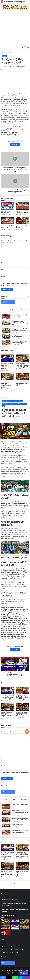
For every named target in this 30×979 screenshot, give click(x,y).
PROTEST (11, 952)
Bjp (15, 944)
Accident (4, 944)
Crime (25, 944)
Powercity (4, 952)
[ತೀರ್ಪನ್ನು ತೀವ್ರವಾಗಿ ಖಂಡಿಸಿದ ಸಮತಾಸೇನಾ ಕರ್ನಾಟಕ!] (6, 336)
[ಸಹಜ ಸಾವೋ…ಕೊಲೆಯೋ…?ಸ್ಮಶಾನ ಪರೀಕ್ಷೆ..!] (5, 932)
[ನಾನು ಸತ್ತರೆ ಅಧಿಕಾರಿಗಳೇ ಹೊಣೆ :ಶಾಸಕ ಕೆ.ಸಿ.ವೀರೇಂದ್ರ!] (22, 206)
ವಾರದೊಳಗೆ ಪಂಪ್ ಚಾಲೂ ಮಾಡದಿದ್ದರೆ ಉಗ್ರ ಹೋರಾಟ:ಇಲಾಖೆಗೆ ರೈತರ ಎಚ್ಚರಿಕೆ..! (6, 384)
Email (3, 269)
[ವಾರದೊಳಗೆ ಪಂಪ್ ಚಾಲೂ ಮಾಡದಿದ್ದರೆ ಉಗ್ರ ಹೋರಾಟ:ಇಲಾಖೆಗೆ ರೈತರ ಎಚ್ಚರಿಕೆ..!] (7, 376)
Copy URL (15, 144)
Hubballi (20, 946)
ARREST (10, 944)
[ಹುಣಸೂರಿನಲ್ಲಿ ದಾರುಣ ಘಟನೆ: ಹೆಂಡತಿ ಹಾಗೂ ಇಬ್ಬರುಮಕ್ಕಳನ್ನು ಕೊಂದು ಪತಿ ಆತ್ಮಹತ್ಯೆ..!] (7, 358)
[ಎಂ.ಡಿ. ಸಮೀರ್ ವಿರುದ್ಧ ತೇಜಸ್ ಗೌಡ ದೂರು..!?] (7, 220)
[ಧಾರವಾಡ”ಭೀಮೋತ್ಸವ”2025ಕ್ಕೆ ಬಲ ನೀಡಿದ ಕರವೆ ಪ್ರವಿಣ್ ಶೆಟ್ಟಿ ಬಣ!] (6, 342)
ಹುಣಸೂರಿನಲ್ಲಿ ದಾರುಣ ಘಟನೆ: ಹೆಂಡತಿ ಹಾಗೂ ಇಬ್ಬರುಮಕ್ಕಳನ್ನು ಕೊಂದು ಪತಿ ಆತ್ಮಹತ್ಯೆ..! (7, 366)
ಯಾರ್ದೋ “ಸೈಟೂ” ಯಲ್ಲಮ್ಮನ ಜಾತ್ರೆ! (19, 315)
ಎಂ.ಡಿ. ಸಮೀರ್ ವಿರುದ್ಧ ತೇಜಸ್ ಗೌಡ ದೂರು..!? (7, 226)
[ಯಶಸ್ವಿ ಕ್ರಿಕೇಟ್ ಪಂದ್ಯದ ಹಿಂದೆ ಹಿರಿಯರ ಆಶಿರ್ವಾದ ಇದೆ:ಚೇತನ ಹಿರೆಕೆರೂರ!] (6, 330)
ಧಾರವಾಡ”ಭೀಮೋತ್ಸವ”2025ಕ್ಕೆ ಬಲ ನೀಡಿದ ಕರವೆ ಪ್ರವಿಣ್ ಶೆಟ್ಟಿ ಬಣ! (20, 342)
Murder (11, 949)
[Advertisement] (15, 27)
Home (4, 52)
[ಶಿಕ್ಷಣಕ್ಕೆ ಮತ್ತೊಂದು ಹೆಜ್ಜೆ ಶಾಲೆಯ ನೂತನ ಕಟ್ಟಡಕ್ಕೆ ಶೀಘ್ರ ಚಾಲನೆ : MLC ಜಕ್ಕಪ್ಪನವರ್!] (22, 358)
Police (21, 949)
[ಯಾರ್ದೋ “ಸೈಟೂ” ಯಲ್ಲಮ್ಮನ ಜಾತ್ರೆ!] (6, 316)
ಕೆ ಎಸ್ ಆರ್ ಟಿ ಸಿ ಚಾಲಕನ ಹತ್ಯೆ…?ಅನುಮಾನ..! (6, 211)
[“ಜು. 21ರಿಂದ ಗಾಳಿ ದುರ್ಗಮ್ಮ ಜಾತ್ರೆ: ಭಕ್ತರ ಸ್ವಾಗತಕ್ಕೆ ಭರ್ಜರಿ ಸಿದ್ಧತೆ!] (22, 376)
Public (17, 952)
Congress (20, 944)
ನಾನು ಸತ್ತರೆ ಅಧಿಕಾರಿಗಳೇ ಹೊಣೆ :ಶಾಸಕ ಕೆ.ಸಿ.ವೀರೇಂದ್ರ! (22, 211)
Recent (14, 310)
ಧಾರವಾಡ (9, 52)
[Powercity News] (15, 7)
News (16, 949)
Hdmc (15, 946)
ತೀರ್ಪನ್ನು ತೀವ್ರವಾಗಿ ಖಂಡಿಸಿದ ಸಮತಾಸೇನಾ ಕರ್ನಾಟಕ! (18, 336)
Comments (24, 310)
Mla (6, 949)
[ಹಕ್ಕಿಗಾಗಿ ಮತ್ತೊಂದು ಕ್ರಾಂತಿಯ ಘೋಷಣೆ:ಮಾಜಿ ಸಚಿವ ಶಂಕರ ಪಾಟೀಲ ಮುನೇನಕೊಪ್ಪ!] (5, 921)
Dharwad (10, 946)
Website (3, 276)
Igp (2, 949)
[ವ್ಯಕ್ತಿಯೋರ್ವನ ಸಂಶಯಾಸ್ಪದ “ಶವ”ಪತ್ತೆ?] (22, 220)
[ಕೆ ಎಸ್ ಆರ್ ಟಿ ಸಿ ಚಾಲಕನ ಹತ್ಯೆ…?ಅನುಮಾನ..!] (7, 206)
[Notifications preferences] (27, 731)
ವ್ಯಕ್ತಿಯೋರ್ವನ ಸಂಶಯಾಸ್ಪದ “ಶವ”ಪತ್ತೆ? (22, 226)
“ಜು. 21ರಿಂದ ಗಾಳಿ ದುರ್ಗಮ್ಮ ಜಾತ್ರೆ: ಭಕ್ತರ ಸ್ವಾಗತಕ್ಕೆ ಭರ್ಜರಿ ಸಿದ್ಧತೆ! (22, 383)
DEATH (3, 946)
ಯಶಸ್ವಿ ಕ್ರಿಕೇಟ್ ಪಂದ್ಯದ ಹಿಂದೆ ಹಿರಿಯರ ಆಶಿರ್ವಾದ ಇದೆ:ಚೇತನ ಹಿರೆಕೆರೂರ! (20, 329)
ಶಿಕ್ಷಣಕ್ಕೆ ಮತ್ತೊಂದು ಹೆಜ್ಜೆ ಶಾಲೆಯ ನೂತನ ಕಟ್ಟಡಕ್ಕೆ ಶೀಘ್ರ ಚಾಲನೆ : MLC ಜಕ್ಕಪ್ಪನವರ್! (22, 365)
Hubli (26, 946)
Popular (5, 310)
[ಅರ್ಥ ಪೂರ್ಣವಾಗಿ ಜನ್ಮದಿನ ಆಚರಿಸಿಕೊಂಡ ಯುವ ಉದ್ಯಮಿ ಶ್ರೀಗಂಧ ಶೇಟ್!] (6, 322)
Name (3, 262)
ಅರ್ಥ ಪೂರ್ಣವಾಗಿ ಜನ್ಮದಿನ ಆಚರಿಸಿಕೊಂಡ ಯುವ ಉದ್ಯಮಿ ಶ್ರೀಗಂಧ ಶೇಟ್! (20, 322)
